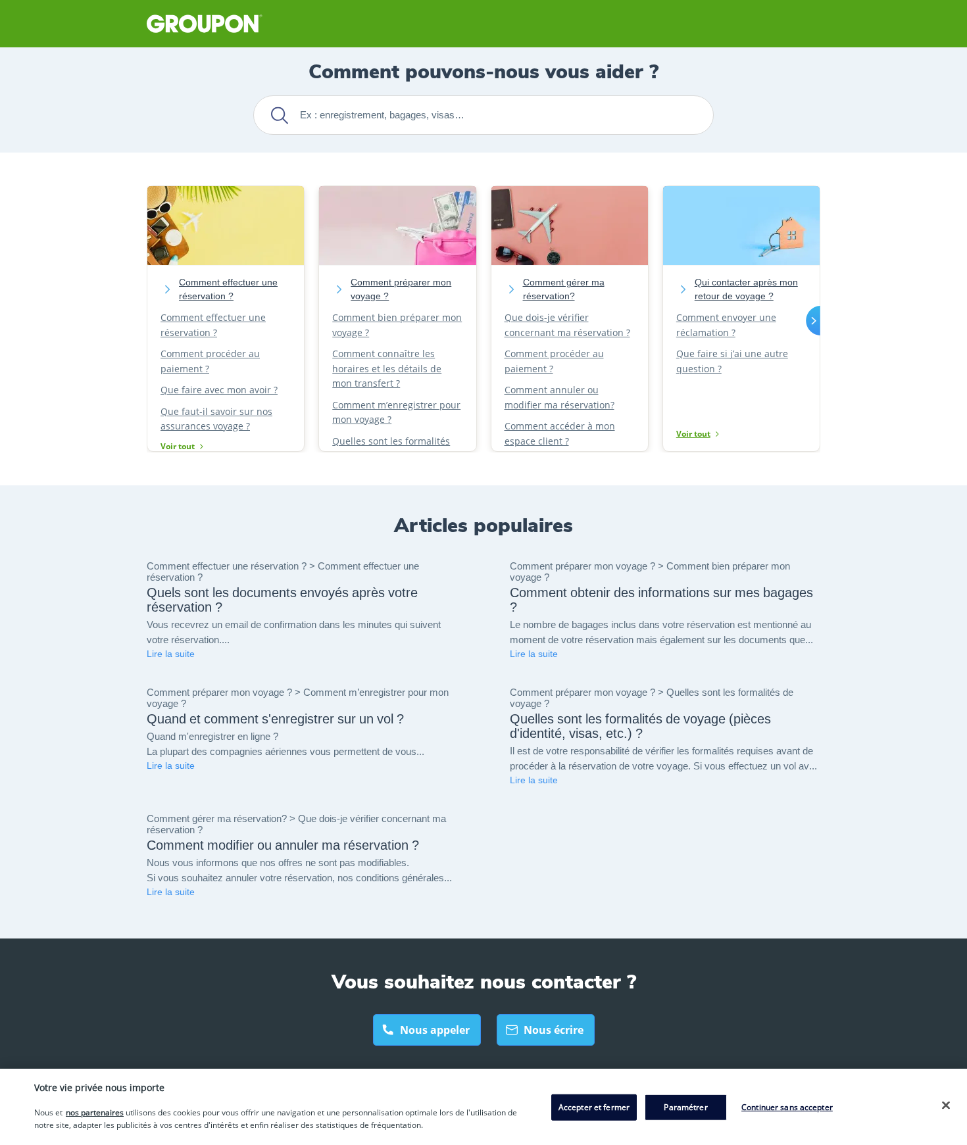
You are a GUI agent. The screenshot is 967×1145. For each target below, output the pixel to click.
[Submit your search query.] (279, 115)
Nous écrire (553, 1030)
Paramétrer (685, 1107)
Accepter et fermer (594, 1107)
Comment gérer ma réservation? (564, 289)
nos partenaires (95, 1112)
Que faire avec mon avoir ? (219, 389)
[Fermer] (945, 1104)
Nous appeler (435, 1030)
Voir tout (178, 446)
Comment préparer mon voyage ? (401, 289)
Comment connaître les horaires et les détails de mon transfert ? (386, 368)
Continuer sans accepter (787, 1107)
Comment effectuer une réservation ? (228, 289)
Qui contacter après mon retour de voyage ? (746, 289)
